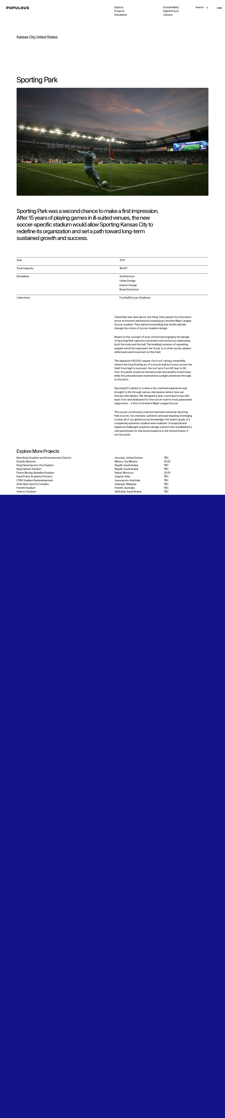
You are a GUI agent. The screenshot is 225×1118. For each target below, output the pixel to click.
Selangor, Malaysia (125, 484)
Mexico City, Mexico (126, 461)
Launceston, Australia (127, 480)
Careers (168, 15)
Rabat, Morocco (124, 473)
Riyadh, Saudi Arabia (126, 465)
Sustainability (171, 7)
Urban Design (128, 281)
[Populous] (19, 8)
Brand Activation (129, 289)
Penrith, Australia (125, 488)
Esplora (118, 7)
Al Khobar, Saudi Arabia (128, 492)
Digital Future (171, 11)
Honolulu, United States (129, 458)
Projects (119, 11)
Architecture (127, 276)
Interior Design (128, 285)
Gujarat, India (122, 476)
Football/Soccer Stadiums (135, 298)
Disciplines (120, 15)
